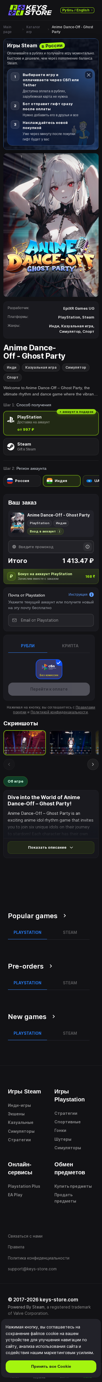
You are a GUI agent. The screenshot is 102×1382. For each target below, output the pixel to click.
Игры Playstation (69, 1095)
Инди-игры (19, 1105)
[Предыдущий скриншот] (9, 764)
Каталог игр (33, 29)
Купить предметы (73, 1186)
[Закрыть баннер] (89, 75)
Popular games (33, 916)
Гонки (60, 1130)
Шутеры (62, 1139)
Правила (16, 1246)
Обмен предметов (69, 1168)
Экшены (16, 1113)
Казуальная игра (41, 367)
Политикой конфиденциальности (59, 712)
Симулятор (75, 367)
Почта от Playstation (26, 595)
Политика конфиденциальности (38, 1258)
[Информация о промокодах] (87, 546)
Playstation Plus (24, 1186)
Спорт (12, 377)
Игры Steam (24, 1091)
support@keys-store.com (32, 1268)
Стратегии (19, 1139)
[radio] (51, 423)
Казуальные (20, 1122)
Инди (11, 367)
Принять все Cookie (51, 1366)
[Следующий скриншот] (93, 764)
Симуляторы (21, 1131)
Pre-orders (26, 966)
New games (27, 1016)
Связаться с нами (25, 1236)
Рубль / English (75, 10)
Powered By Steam (26, 1307)
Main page (7, 29)
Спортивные (67, 1121)
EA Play (15, 1194)
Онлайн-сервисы (20, 1168)
